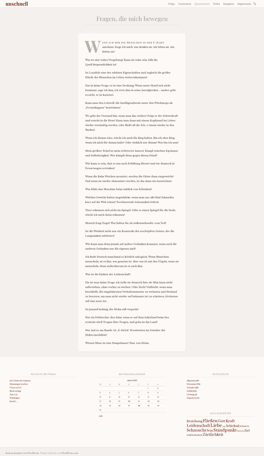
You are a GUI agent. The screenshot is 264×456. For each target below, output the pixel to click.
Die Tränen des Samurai (20, 381)
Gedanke (190, 388)
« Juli (100, 416)
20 (129, 401)
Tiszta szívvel (15, 388)
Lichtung (190, 394)
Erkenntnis (191, 384)
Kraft (230, 421)
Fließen (210, 420)
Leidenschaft (198, 425)
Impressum (244, 3)
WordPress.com (69, 453)
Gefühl (190, 391)
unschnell (17, 3)
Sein (210, 430)
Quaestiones (202, 3)
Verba (216, 3)
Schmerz (244, 426)
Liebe (216, 425)
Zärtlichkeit (213, 434)
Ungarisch (191, 398)
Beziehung (194, 421)
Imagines (228, 3)
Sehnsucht (196, 430)
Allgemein (191, 381)
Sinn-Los (14, 394)
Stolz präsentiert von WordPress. (22, 453)
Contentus (184, 3)
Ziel (247, 430)
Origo (171, 3)
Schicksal (232, 426)
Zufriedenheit (194, 435)
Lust (224, 426)
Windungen (15, 398)
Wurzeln (240, 431)
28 (139, 406)
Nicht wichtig (15, 391)
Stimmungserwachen (19, 384)
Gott (221, 421)
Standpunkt (225, 430)
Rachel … (13, 401)
